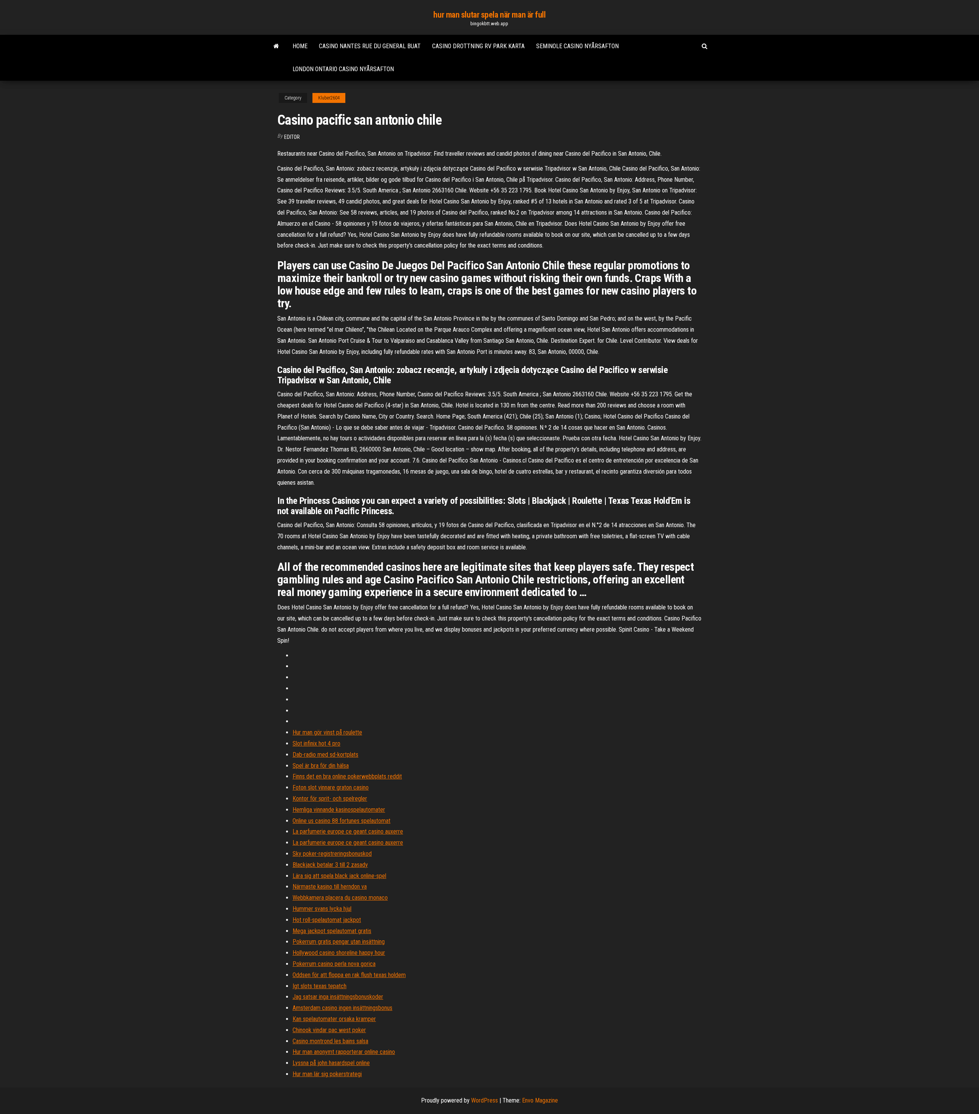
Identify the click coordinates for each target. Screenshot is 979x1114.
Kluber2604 (329, 98)
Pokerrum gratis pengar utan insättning (339, 941)
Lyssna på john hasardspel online (331, 1063)
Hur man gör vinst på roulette (327, 732)
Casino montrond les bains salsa (330, 1041)
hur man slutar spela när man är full (489, 15)
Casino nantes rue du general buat (370, 46)
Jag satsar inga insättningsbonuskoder (338, 996)
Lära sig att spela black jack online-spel (339, 875)
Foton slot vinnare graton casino (331, 787)
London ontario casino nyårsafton (343, 69)
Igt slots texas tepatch (319, 986)
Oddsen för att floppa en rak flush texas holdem (349, 975)
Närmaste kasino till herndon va (330, 886)
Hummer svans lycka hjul (322, 908)
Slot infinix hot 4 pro (316, 743)
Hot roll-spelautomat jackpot (327, 919)
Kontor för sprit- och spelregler (330, 798)
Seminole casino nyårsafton (577, 46)
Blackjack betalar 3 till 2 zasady (330, 864)
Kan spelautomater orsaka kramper (334, 1019)
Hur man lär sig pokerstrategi (327, 1074)
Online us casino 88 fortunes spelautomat (341, 820)
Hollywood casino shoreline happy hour (339, 952)
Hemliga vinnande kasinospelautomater (339, 809)
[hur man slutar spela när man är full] (276, 46)
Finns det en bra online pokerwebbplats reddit (347, 776)
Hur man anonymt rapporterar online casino (344, 1051)
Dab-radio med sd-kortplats (325, 754)
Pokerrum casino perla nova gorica (334, 963)
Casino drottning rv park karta (478, 46)
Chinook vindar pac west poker (329, 1030)
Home (300, 46)
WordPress (484, 1100)
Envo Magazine (540, 1100)
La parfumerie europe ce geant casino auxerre (348, 831)
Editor (292, 137)
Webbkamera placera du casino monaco (340, 897)
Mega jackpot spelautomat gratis (332, 931)
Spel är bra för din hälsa (321, 765)
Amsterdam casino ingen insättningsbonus (342, 1007)
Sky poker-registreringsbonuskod (332, 853)
